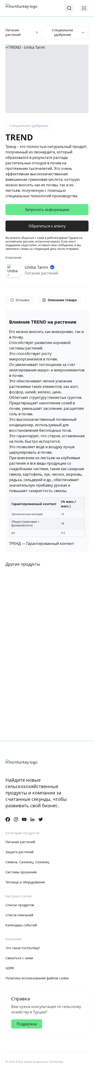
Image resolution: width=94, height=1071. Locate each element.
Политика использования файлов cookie (37, 978)
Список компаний (19, 915)
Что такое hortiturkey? (22, 948)
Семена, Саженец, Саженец (27, 862)
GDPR (9, 968)
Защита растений (19, 852)
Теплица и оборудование (25, 882)
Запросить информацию (47, 209)
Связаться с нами (19, 958)
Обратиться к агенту (47, 226)
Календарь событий (21, 925)
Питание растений (13, 32)
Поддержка (27, 1023)
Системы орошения (21, 872)
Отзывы (22, 300)
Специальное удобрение (62, 32)
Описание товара (62, 300)
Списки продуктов (19, 905)
